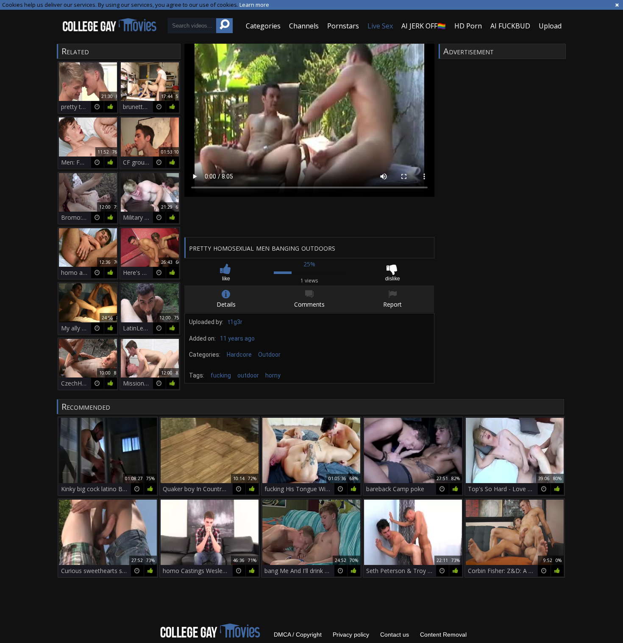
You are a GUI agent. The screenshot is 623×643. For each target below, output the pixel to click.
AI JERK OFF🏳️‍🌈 (423, 26)
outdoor (248, 375)
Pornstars (343, 26)
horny (273, 375)
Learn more (254, 4)
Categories (263, 26)
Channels (304, 26)
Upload (550, 26)
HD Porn (468, 26)
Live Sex (380, 26)
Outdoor (269, 354)
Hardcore (239, 354)
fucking (221, 375)
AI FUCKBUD (510, 26)
